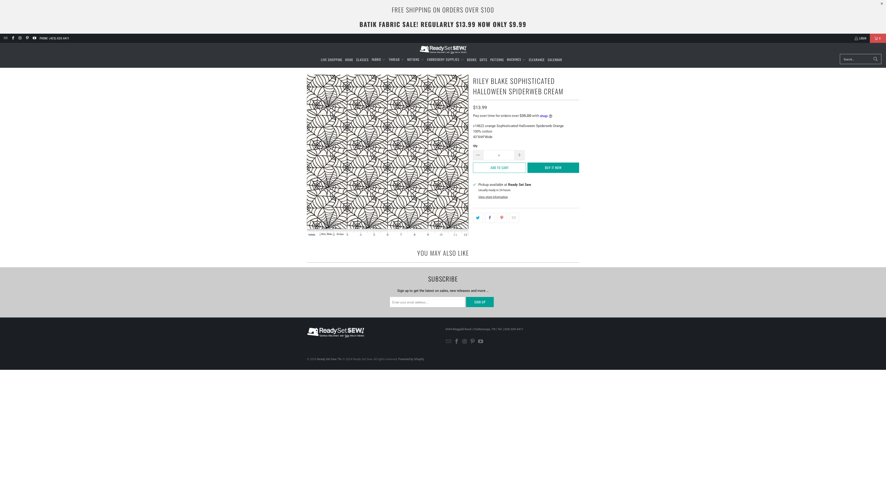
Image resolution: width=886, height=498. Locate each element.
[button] (379, 59)
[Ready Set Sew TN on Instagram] (20, 38)
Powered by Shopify (411, 359)
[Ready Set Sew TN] (443, 49)
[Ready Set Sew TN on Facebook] (13, 38)
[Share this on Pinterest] (502, 218)
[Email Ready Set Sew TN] (5, 38)
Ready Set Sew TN (329, 359)
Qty (475, 146)
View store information (493, 197)
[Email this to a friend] (514, 218)
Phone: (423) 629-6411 (54, 38)
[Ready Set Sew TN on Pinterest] (27, 38)
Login (862, 38)
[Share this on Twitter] (478, 218)
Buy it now (553, 167)
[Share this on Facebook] (490, 218)
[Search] (875, 59)
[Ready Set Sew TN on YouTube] (34, 38)
